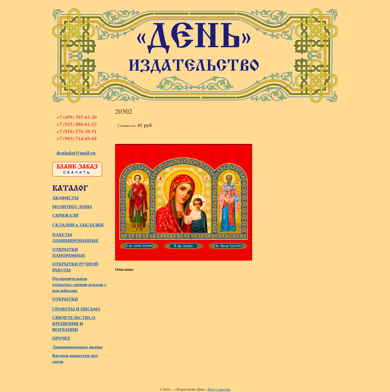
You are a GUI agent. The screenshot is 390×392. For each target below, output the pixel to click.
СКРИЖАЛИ (65, 215)
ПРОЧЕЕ (61, 338)
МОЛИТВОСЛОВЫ (72, 207)
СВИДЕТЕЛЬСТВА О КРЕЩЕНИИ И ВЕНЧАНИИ (73, 323)
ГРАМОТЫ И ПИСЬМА (76, 309)
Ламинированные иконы (77, 347)
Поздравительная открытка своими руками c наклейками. (79, 284)
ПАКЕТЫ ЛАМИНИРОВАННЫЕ (75, 237)
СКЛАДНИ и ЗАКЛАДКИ (78, 225)
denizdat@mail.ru (76, 152)
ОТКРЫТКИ (65, 299)
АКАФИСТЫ (65, 198)
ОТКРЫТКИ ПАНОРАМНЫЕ (68, 252)
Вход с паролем (219, 389)
